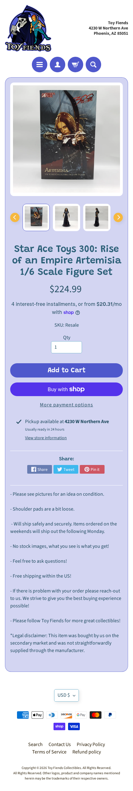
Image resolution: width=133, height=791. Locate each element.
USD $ (64, 695)
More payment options (66, 404)
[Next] (118, 217)
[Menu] (39, 64)
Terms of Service (49, 752)
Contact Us (60, 744)
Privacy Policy (91, 744)
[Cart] (75, 64)
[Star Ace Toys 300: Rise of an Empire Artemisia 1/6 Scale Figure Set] (36, 217)
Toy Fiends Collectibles (64, 768)
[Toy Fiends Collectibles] (28, 28)
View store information (46, 438)
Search (35, 744)
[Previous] (14, 217)
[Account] (57, 64)
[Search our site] (93, 64)
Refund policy (86, 752)
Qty (66, 337)
